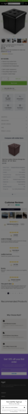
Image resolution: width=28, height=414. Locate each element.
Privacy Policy (15, 411)
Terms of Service (22, 410)
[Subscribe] (24, 407)
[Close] (26, 401)
